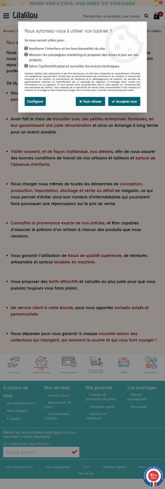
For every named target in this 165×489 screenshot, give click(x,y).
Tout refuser (92, 101)
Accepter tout (126, 101)
